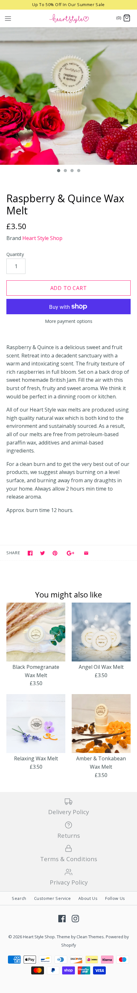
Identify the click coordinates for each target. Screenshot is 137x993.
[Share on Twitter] (42, 553)
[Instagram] (75, 918)
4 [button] (78, 171)
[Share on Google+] (70, 553)
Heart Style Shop (42, 238)
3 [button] (71, 171)
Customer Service (52, 898)
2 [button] (65, 171)
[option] (68, 96)
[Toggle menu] (8, 18)
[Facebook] (62, 918)
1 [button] (58, 171)
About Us (87, 898)
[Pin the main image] (55, 553)
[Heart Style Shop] (68, 18)
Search (19, 898)
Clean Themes (90, 937)
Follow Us (115, 898)
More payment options (68, 321)
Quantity (15, 254)
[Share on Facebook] (30, 553)
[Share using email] (86, 553)
